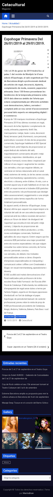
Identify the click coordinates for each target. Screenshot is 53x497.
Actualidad (9, 317)
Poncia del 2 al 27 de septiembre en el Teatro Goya (27, 336)
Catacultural (13, 4)
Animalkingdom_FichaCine (30, 418)
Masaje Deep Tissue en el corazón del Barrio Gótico (25, 403)
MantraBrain (28, 493)
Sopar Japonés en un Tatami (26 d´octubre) (26, 347)
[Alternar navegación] (13, 16)
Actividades (21, 317)
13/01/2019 (12, 320)
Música (6, 462)
